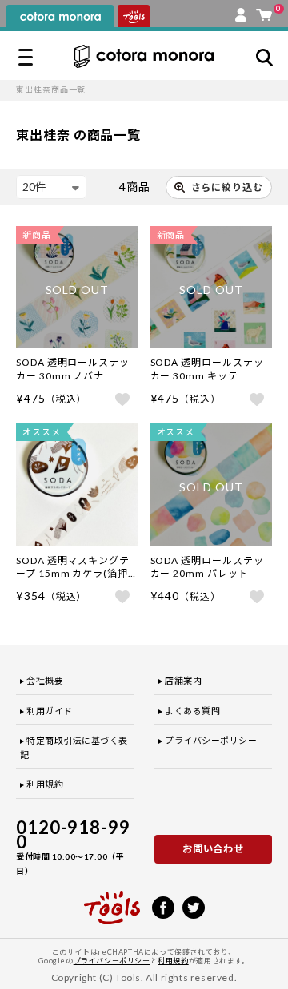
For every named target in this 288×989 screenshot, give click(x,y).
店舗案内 (183, 680)
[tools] (112, 900)
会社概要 (44, 680)
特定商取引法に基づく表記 (74, 747)
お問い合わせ (213, 849)
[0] (264, 11)
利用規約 (44, 784)
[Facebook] (163, 906)
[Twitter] (193, 906)
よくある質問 (192, 710)
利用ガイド (49, 710)
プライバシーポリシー (211, 740)
